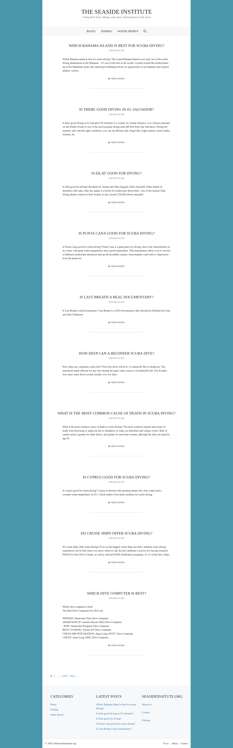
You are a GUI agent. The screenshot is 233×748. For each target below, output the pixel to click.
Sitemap (146, 720)
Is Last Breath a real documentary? (116, 297)
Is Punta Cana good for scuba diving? (116, 233)
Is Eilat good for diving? (116, 173)
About (175, 743)
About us (146, 704)
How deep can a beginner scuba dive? (116, 353)
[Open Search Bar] (145, 31)
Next (74, 676)
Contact (146, 712)
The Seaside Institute (116, 11)
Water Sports (128, 31)
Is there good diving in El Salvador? (116, 109)
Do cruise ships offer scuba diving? (116, 533)
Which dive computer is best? (116, 593)
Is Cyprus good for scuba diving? (116, 477)
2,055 (65, 676)
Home (166, 743)
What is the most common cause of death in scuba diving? (116, 413)
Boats (91, 31)
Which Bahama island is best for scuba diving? (116, 46)
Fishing (106, 31)
